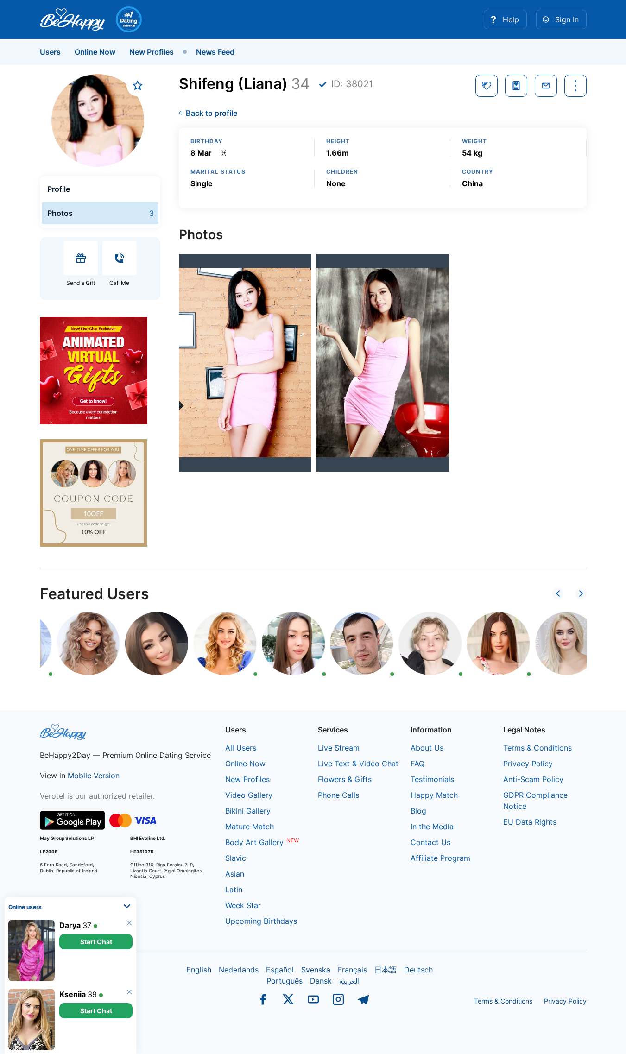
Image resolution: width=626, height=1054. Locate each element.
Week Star (243, 905)
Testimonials (432, 779)
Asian (234, 873)
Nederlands (239, 969)
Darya (70, 925)
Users (50, 52)
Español (280, 969)
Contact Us (430, 842)
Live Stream (339, 747)
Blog (418, 810)
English (198, 969)
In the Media (432, 826)
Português (284, 980)
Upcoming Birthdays (261, 921)
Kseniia (72, 994)
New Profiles (151, 52)
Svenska (315, 969)
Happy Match (434, 795)
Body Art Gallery (254, 842)
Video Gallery (248, 795)
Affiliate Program (440, 858)
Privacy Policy (528, 763)
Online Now (95, 52)
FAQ (417, 763)
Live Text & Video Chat (358, 763)
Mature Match (249, 826)
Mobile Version (94, 775)
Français (352, 969)
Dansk (321, 980)
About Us (427, 747)
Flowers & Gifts (345, 779)
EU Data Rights (529, 822)
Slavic (235, 858)
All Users (240, 747)
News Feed (215, 52)
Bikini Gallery (248, 810)
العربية (349, 980)
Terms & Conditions (537, 747)
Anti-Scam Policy (533, 779)
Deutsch (418, 969)
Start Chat (96, 942)
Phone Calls (338, 795)
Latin (233, 889)
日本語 (385, 969)
